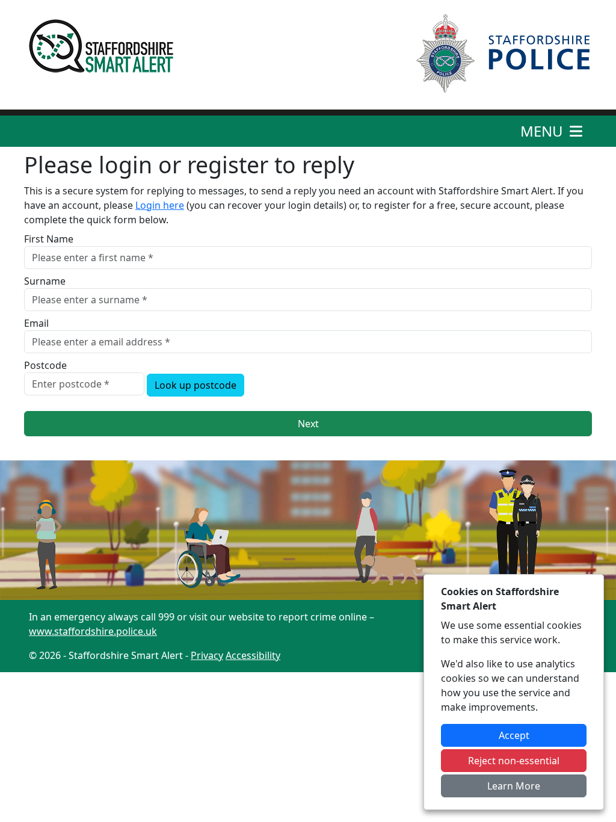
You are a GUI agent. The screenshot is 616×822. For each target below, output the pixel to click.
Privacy (207, 655)
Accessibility (253, 655)
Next (308, 423)
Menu (543, 131)
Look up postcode (195, 385)
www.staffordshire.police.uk (93, 631)
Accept (514, 735)
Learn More (513, 786)
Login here (159, 205)
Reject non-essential (513, 760)
